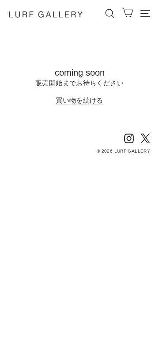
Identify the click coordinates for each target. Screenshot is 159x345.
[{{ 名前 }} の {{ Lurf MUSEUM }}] (129, 138)
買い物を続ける (79, 100)
